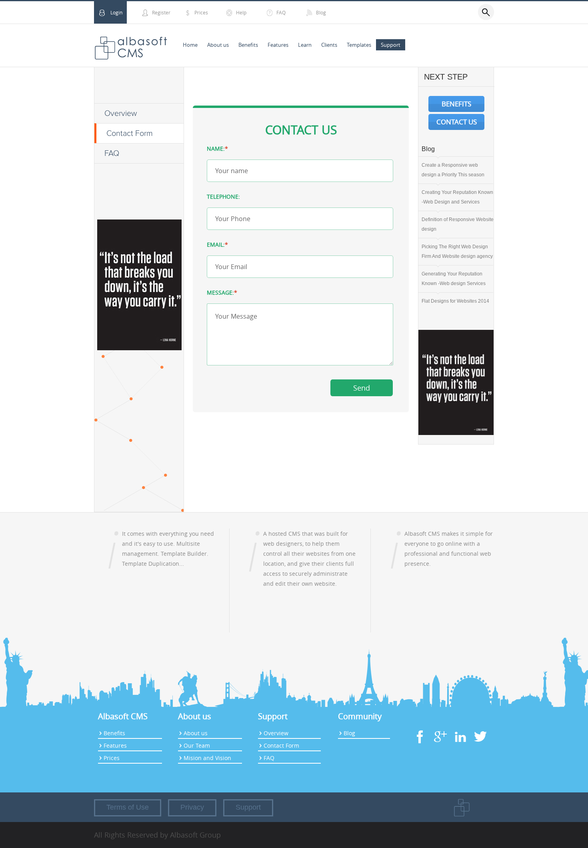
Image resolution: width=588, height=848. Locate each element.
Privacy (192, 807)
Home (190, 44)
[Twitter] (480, 744)
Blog (321, 12)
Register (161, 12)
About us (218, 44)
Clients (329, 44)
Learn (305, 44)
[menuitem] (190, 45)
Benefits (248, 44)
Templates (359, 44)
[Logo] (130, 45)
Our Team (197, 745)
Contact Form (129, 134)
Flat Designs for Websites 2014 (455, 301)
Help (241, 12)
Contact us (456, 121)
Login (116, 12)
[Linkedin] (460, 744)
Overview (120, 114)
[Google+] (440, 744)
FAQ (281, 12)
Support (390, 44)
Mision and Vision (207, 758)
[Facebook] (420, 744)
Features (278, 44)
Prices (201, 12)
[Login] (102, 14)
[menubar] (291, 45)
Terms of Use (127, 807)
